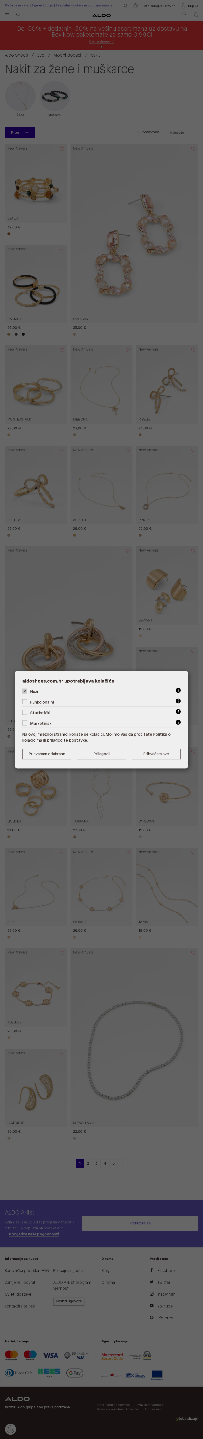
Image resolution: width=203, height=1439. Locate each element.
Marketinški (41, 723)
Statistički (40, 713)
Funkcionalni (42, 702)
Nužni (35, 691)
